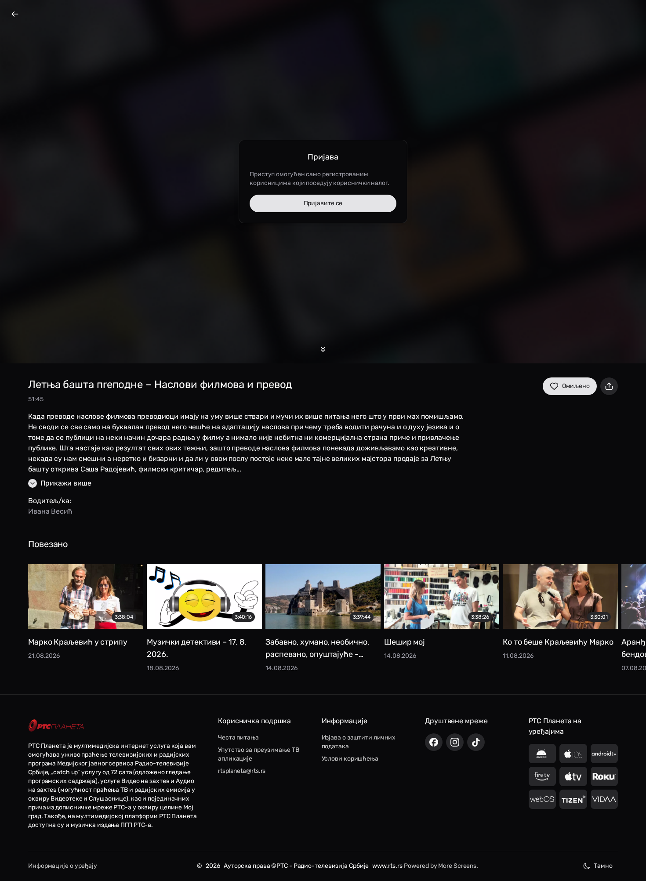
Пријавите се (323, 203)
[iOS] (573, 753)
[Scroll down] (323, 349)
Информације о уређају (62, 866)
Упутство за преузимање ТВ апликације (258, 754)
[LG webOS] (542, 799)
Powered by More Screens (440, 866)
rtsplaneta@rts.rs (241, 771)
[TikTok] (476, 742)
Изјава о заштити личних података (359, 742)
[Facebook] (434, 742)
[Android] (542, 753)
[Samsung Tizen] (573, 799)
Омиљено (576, 386)
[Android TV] (604, 753)
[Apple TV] (573, 776)
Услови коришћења (350, 758)
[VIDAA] (604, 799)
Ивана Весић (50, 511)
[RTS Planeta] (56, 725)
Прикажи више (65, 483)
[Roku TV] (604, 776)
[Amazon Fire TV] (542, 776)
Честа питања (238, 737)
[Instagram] (455, 742)
